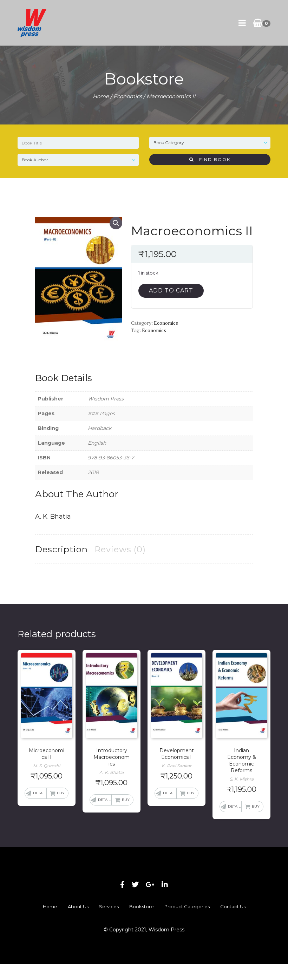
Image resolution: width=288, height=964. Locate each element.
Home (101, 96)
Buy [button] (61, 793)
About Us (78, 906)
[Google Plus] (150, 885)
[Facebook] (122, 885)
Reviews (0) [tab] (120, 549)
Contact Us (233, 906)
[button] (116, 223)
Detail (39, 793)
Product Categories (187, 906)
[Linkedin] (165, 885)
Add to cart (171, 290)
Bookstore (141, 906)
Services (109, 906)
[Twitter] (135, 885)
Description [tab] (61, 549)
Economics (127, 96)
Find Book (212, 159)
